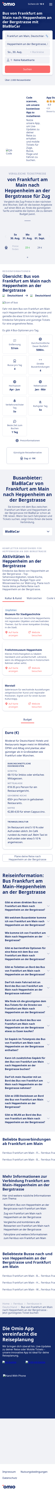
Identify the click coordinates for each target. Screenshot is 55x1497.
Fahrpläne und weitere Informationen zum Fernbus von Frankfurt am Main (25, 1236)
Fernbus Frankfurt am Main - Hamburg (24, 1282)
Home (5, 1303)
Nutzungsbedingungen (34, 1471)
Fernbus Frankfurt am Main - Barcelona (25, 1159)
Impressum (9, 1471)
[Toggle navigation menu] (51, 4)
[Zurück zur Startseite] (8, 4)
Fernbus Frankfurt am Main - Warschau (25, 1289)
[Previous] (5, 236)
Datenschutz (9, 1478)
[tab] (13, 598)
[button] (16, 52)
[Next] (49, 236)
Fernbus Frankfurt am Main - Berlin (22, 1275)
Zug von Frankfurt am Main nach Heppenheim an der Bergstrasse (23, 1215)
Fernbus (18, 1303)
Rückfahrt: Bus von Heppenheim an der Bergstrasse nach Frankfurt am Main (26, 1206)
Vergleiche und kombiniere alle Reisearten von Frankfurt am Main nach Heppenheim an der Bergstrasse (27, 1225)
